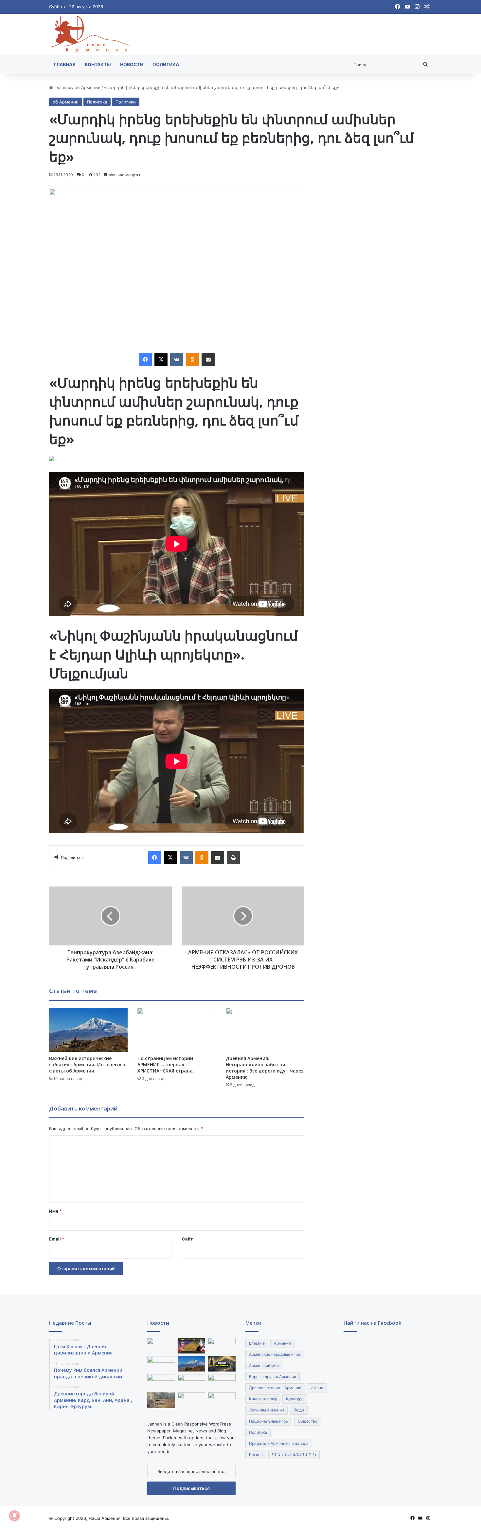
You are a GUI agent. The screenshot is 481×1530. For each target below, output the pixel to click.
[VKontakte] (176, 359)
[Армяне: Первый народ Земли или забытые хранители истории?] (222, 1364)
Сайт (187, 1238)
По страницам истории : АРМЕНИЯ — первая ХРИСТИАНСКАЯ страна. (166, 1064)
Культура (295, 1398)
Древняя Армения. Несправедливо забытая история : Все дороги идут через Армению (264, 1067)
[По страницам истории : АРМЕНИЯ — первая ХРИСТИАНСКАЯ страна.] (176, 1030)
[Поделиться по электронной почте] (208, 359)
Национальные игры (269, 1421)
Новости (131, 64)
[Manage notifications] (14, 1515)
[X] (161, 359)
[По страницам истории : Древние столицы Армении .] (222, 1400)
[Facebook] (145, 359)
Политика (165, 64)
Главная (65, 64)
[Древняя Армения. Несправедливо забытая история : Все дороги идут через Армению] (265, 1030)
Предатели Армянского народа (279, 1443)
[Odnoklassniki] (192, 359)
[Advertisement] (376, 287)
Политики (126, 101)
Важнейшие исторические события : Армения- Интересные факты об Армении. (87, 1064)
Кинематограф (263, 1398)
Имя (55, 1211)
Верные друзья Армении (272, 1376)
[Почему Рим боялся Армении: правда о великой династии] (191, 1345)
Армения (282, 1343)
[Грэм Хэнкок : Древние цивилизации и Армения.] (161, 1345)
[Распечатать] (233, 857)
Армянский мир (264, 1365)
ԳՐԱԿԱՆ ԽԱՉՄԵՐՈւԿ (294, 1454)
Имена (317, 1387)
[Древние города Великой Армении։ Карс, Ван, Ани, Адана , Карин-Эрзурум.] (222, 1345)
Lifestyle (257, 1343)
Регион (256, 1454)
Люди (298, 1410)
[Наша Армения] (90, 34)
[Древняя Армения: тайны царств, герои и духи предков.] (222, 1382)
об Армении (87, 87)
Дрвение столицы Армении (275, 1387)
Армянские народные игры (275, 1354)
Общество (307, 1421)
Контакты (98, 64)
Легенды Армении (266, 1410)
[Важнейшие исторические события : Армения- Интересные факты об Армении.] (88, 1030)
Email (56, 1238)
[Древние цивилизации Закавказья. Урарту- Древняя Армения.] (191, 1400)
